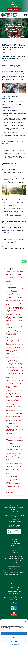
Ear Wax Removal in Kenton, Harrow (14, 465)
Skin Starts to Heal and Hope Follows (14, 400)
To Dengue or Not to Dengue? (12, 389)
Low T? (7, 424)
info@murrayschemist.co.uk (15, 523)
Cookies (11, 644)
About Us (15, 537)
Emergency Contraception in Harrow (14, 453)
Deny (14, 637)
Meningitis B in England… (11, 334)
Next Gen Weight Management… (13, 351)
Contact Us (14, 539)
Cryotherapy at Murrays (11, 399)
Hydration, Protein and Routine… (13, 350)
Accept (14, 633)
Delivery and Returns (15, 543)
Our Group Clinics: (15, 552)
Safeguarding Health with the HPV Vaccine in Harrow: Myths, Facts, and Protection (14, 481)
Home (15, 34)
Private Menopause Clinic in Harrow (14, 463)
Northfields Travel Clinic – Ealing (15, 558)
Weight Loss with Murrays (11, 477)
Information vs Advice (10, 354)
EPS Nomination (15, 546)
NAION (7, 353)
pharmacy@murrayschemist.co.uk (15, 2)
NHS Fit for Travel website (16, 134)
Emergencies (15, 550)
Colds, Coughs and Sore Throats (13, 416)
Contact (10, 9)
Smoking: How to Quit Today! (12, 486)
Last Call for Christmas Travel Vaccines (14, 379)
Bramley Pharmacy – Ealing (15, 554)
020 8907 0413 (15, 4)
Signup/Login (17, 9)
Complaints (15, 541)
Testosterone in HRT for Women (13, 445)
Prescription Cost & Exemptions (14, 548)
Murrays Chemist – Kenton (16, 556)
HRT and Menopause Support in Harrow (15, 440)
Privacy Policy (16, 644)
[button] (26, 621)
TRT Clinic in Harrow (10, 452)
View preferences (14, 641)
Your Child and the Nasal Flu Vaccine (14, 420)
